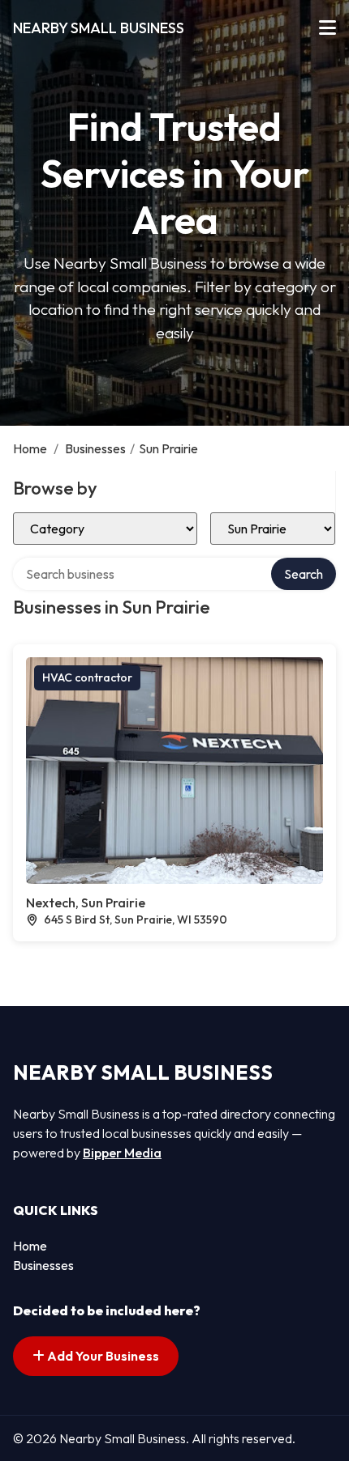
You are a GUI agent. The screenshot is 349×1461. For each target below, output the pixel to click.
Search (303, 574)
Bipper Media (122, 1153)
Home (30, 448)
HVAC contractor (87, 677)
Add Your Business (102, 1356)
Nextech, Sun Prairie (85, 902)
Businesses (95, 448)
